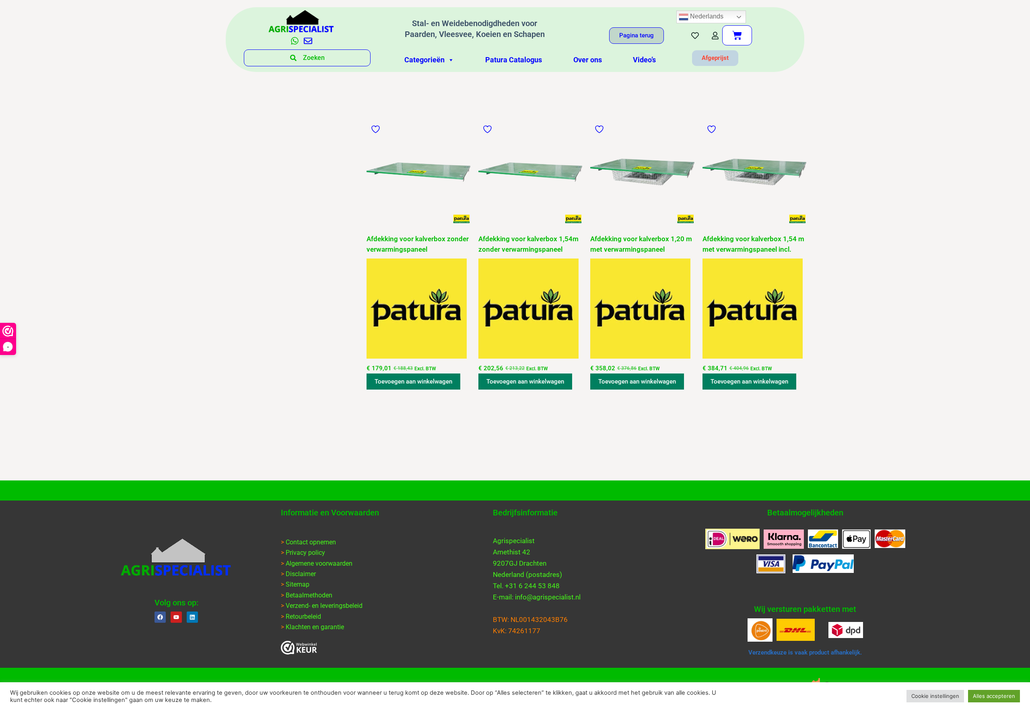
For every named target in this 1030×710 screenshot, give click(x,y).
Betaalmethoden (309, 595)
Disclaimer (301, 574)
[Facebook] (160, 617)
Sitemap (297, 584)
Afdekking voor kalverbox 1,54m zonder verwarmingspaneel (528, 244)
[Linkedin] (192, 617)
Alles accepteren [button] (994, 696)
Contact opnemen (311, 542)
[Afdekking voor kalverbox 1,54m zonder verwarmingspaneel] (530, 172)
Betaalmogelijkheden (805, 512)
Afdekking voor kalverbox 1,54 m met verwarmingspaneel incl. (753, 244)
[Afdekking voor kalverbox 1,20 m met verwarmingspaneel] (642, 172)
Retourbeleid (303, 616)
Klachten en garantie (315, 627)
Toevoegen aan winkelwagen (413, 381)
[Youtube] (176, 617)
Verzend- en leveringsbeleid (324, 605)
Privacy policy (305, 552)
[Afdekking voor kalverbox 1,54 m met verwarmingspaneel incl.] (754, 172)
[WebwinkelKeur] (299, 648)
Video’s (644, 59)
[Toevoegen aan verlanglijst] (377, 129)
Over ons (587, 59)
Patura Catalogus (513, 59)
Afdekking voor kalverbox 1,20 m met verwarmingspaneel (641, 244)
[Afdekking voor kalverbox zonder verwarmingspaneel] (418, 172)
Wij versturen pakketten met (805, 609)
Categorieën (424, 59)
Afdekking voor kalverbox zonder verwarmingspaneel (418, 244)
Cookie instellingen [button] (935, 696)
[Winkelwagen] (737, 35)
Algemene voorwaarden (319, 563)
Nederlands (705, 16)
